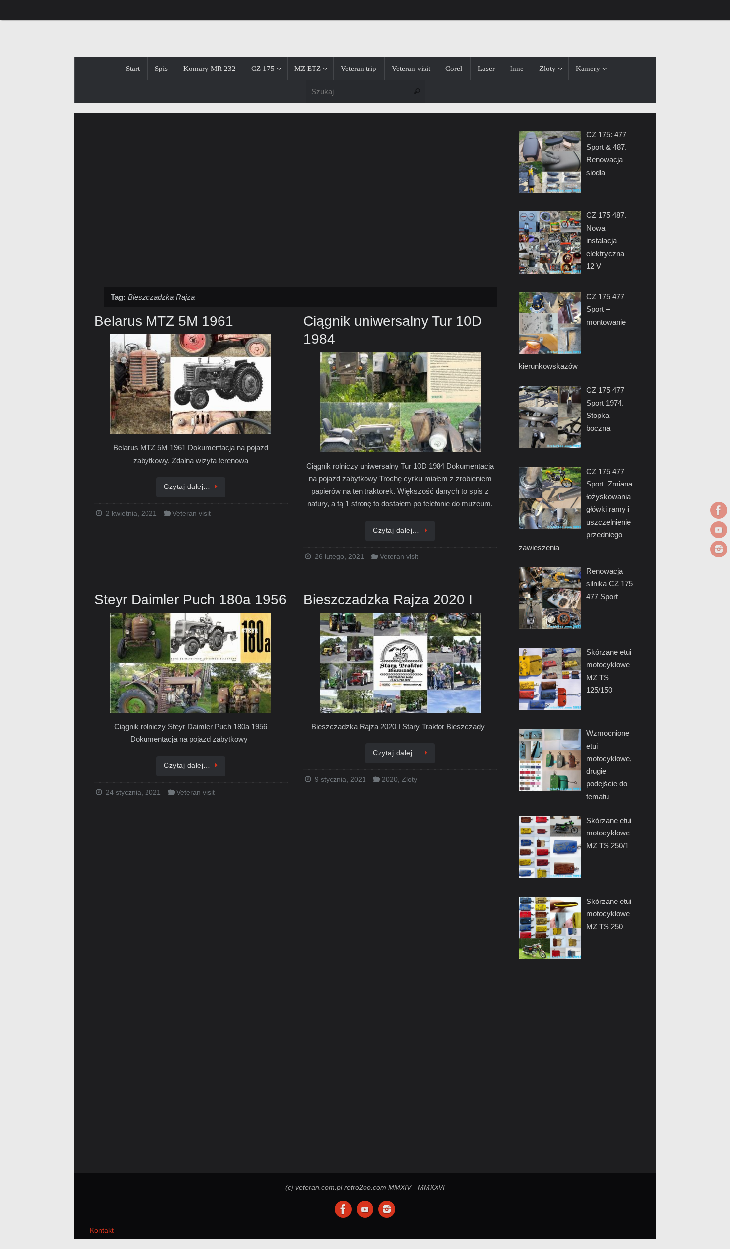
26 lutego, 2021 (339, 556)
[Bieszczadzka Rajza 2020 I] (400, 663)
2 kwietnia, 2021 (131, 513)
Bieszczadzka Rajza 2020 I (388, 599)
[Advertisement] (295, 195)
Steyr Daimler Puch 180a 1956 (190, 599)
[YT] (718, 529)
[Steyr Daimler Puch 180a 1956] (191, 663)
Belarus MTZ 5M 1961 (163, 321)
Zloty (409, 779)
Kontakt (102, 1230)
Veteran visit (191, 513)
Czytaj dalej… (187, 486)
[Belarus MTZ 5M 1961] (191, 384)
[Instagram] (718, 549)
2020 (390, 779)
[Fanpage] (718, 510)
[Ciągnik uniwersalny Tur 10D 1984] (400, 403)
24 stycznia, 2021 (133, 792)
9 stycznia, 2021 (340, 779)
